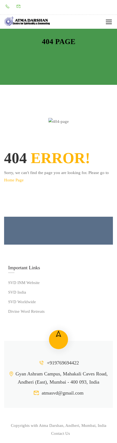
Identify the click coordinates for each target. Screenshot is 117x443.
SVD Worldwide (22, 302)
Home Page (14, 180)
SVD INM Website (24, 282)
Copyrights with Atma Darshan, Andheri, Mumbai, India (58, 425)
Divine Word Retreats (26, 311)
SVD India (17, 292)
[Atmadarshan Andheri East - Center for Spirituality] (27, 21)
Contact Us (60, 433)
